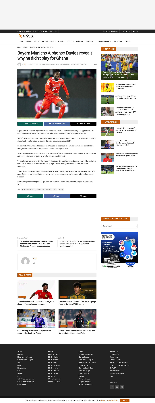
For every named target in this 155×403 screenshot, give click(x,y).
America (89, 41)
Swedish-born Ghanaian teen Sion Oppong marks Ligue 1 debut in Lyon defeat (125, 143)
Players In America (85, 384)
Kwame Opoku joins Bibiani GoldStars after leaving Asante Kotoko (125, 86)
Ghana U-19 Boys (54, 382)
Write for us (38, 31)
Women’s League (54, 379)
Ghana (28, 41)
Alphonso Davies (28, 189)
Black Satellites (53, 371)
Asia (18, 362)
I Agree (124, 400)
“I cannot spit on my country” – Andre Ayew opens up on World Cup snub (125, 130)
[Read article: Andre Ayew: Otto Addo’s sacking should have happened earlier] (107, 157)
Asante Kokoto (115, 371)
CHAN (19, 376)
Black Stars (50, 47)
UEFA (81, 351)
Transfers (117, 41)
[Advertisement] (77, 15)
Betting (79, 41)
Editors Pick (114, 351)
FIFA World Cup (115, 360)
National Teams (47, 41)
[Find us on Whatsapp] (129, 31)
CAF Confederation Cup (25, 382)
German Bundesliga (86, 368)
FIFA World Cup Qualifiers (119, 362)
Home (21, 41)
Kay (25, 64)
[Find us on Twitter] (126, 31)
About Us (20, 31)
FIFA (111, 376)
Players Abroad (103, 41)
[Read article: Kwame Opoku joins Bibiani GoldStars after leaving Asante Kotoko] (107, 87)
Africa (60, 41)
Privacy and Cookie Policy (109, 400)
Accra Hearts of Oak (117, 373)
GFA (55, 189)
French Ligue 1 (84, 365)
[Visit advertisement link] (119, 250)
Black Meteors (53, 362)
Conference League (86, 360)
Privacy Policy (53, 31)
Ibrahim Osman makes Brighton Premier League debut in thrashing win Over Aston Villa (126, 168)
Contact (45, 31)
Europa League (84, 357)
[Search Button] (137, 38)
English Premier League (87, 362)
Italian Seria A (84, 373)
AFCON (19, 373)
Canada (48, 189)
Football (31, 47)
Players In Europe (85, 382)
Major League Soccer (24, 357)
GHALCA (113, 368)
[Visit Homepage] (26, 36)
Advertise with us (29, 31)
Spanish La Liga (84, 371)
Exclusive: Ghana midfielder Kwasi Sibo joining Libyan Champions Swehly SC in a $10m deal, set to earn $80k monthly (118, 74)
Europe (69, 41)
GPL (35, 41)
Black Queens (53, 368)
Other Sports (114, 354)
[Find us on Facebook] (123, 31)
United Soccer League (25, 360)
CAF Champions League (25, 379)
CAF (18, 371)
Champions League (86, 354)
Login (136, 31)
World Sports (114, 357)
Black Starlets (53, 373)
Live (127, 41)
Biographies (21, 368)
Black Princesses (54, 365)
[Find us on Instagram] (122, 387)
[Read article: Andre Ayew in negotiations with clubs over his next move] (107, 99)
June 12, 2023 (34, 64)
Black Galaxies (53, 357)
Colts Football (22, 384)
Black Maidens (53, 360)
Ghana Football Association (119, 365)
